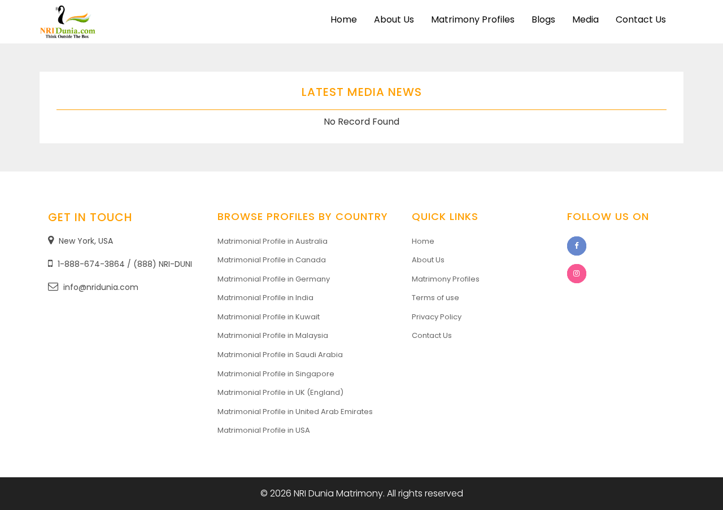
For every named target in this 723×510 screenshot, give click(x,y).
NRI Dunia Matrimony (338, 493)
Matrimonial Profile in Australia (272, 241)
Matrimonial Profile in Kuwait (268, 316)
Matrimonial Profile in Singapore (275, 373)
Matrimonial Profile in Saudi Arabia (280, 354)
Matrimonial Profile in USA (263, 430)
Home (343, 19)
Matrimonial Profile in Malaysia (272, 335)
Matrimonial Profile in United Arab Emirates (295, 411)
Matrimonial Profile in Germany (273, 279)
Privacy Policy (436, 316)
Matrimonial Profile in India (265, 297)
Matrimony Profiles (473, 19)
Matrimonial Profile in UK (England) (280, 392)
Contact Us (641, 19)
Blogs (543, 19)
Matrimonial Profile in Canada (271, 259)
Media (585, 19)
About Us (394, 19)
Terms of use (435, 297)
